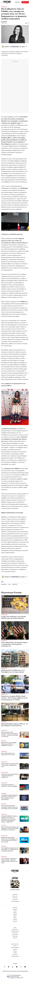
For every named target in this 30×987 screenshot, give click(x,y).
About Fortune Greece (15, 944)
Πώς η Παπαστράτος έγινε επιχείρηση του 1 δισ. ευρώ (8, 753)
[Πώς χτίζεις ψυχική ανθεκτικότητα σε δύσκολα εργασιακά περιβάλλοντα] (24, 777)
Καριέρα (15, 917)
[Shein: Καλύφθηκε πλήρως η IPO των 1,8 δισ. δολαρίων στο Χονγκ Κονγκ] (15, 712)
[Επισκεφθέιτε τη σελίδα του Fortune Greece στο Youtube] (16, 967)
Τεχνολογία (15, 912)
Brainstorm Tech (15, 932)
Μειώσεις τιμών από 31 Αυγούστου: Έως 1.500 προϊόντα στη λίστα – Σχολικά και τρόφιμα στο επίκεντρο (9, 734)
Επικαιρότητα (15, 907)
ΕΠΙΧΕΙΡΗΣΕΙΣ (4, 6)
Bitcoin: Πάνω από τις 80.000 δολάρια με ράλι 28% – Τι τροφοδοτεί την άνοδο (8, 744)
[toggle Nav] (2, 2)
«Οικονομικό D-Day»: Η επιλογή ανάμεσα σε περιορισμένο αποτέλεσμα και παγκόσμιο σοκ (14, 644)
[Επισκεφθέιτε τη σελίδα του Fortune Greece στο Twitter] (8, 966)
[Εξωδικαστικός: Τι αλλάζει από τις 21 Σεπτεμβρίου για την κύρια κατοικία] (15, 658)
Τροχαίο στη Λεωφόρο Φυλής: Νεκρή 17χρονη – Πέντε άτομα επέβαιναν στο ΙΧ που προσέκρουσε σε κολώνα (14, 698)
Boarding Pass (15, 929)
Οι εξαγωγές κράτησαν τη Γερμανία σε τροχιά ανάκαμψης (9, 785)
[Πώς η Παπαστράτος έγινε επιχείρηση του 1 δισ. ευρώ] (24, 756)
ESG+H (15, 927)
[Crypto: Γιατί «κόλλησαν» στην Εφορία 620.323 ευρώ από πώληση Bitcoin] (15, 604)
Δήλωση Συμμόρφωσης (15, 947)
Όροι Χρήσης (15, 954)
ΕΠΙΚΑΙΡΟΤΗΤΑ (4, 614)
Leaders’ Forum (15, 897)
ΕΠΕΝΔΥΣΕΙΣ (3, 740)
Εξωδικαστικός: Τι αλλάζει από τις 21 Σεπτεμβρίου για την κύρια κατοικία (13, 671)
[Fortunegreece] (7, 3)
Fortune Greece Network (15, 901)
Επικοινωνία (15, 949)
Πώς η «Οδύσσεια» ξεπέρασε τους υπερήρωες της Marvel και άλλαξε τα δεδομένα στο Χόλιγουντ (10, 828)
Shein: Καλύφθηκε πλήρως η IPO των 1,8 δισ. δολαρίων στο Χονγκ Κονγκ (14, 725)
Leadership (15, 919)
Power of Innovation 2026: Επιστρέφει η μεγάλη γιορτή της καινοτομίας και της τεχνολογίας (9, 807)
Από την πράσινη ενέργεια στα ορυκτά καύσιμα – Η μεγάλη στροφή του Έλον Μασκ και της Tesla (9, 861)
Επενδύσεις (15, 914)
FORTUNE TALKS (4, 772)
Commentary (15, 921)
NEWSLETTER (25, 2)
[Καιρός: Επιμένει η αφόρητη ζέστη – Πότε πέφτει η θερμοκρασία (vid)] (24, 766)
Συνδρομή (15, 952)
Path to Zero (15, 937)
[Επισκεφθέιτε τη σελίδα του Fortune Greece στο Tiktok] (20, 966)
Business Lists (15, 896)
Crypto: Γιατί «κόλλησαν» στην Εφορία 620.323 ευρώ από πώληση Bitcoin (13, 617)
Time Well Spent (15, 936)
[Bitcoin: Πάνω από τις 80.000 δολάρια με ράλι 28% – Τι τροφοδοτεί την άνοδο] (24, 745)
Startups (15, 916)
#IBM (9, 584)
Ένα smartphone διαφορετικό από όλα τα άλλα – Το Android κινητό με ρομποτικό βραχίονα (10, 849)
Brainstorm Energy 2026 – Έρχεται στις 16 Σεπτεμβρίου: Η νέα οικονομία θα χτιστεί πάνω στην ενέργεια (9, 840)
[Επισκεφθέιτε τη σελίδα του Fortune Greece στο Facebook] (4, 966)
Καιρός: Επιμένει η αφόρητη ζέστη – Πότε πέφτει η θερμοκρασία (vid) (10, 765)
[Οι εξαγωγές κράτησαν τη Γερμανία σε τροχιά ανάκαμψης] (24, 787)
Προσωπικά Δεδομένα (15, 956)
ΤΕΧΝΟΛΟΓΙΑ (3, 793)
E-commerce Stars (15, 934)
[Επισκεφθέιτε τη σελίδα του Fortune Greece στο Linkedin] (12, 966)
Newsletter (15, 951)
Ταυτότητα (15, 945)
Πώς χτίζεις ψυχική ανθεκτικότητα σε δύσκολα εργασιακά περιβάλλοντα (10, 775)
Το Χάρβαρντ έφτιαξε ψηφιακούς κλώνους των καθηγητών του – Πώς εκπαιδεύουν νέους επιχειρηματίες (9, 797)
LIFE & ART (3, 825)
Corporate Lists (15, 894)
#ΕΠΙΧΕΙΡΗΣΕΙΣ (4, 584)
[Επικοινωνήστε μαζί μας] (25, 966)
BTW (27, 971)
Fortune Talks (15, 899)
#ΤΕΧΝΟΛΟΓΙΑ (14, 584)
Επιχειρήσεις (15, 909)
